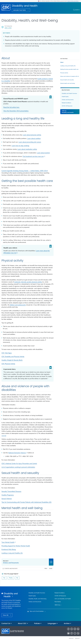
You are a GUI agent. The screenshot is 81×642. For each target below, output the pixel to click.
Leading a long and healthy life (67, 66)
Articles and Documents (68, 99)
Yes (4, 578)
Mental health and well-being (67, 83)
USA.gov (77, 638)
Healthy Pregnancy (8, 495)
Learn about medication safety (27, 149)
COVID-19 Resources (67, 106)
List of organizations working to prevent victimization (18, 467)
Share (50, 568)
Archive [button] (67, 623)
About (61, 62)
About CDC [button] (22, 623)
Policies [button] (37, 623)
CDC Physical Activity (8, 364)
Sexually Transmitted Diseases (11, 491)
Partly (11, 578)
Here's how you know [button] (73, 1)
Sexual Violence (7, 499)
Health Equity (65, 96)
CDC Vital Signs (7, 353)
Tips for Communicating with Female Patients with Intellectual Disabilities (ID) (26, 502)
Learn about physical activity (32, 135)
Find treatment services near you (33, 156)
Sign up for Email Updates (37, 611)
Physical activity (64, 73)
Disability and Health (24, 5)
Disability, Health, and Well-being (37, 599)
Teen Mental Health (8, 542)
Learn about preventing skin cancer (30, 142)
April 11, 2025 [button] (8, 28)
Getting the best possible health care (69, 69)
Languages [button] (52, 623)
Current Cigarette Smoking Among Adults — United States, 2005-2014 (25, 171)
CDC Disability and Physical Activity (13, 357)
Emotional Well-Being (9, 549)
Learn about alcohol (43, 153)
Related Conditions (66, 103)
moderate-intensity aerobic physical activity (28, 282)
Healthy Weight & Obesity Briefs (12, 360)
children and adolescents (18, 305)
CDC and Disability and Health (63, 599)
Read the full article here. (11, 107)
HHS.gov (71, 638)
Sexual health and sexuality (67, 80)
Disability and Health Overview (69, 93)
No (17, 578)
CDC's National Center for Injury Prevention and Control (19, 463)
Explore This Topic (19, 10)
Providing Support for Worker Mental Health (16, 546)
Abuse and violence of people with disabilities (69, 76)
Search (77, 10)
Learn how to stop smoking (20, 146)
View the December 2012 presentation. (16, 111)
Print (46, 568)
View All (6, 615)
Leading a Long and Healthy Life (12, 553)
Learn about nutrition (34, 138)
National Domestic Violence (17, 453)
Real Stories (58, 601)
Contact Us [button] (5, 623)
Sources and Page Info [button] (11, 568)
